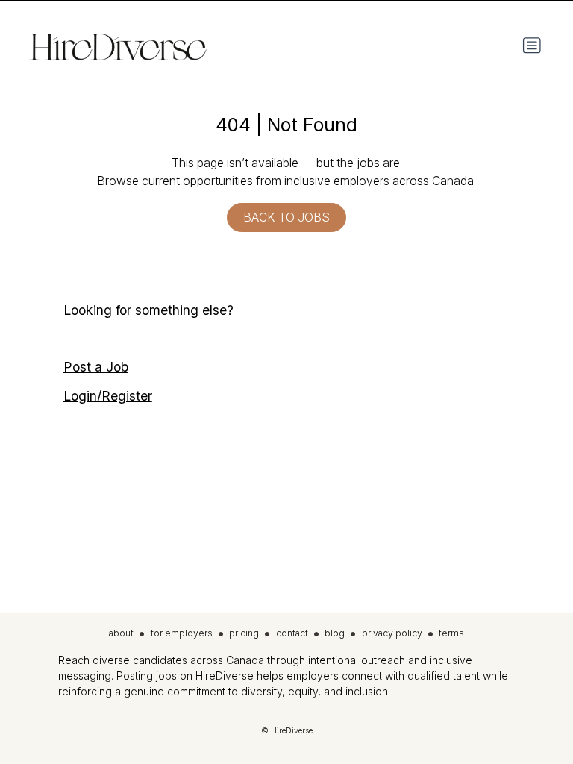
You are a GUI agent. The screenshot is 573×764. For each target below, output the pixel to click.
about (121, 633)
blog (335, 633)
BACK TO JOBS (286, 217)
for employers (182, 633)
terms (451, 633)
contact (292, 633)
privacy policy (392, 633)
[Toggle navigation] (532, 45)
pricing (244, 633)
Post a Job (95, 367)
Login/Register (107, 396)
